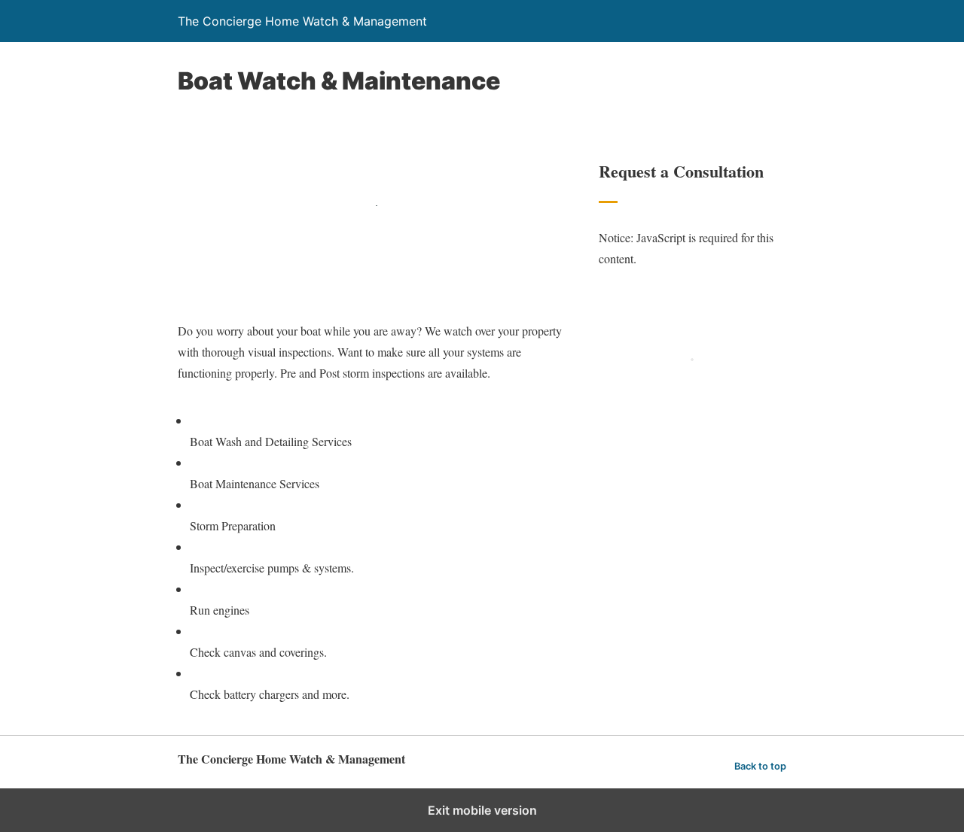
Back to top (760, 766)
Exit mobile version (482, 810)
